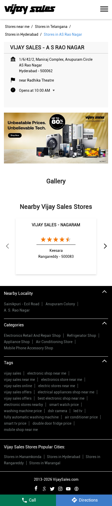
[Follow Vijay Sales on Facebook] (36, 488)
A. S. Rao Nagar (17, 310)
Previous (7, 246)
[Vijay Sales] (30, 9)
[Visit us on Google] (44, 488)
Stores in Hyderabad (63, 457)
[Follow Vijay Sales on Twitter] (52, 488)
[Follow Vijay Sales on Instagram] (60, 488)
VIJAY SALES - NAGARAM (56, 224)
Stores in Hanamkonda (22, 457)
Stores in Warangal (44, 463)
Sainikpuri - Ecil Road (21, 304)
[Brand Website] (76, 488)
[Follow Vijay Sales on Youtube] (68, 488)
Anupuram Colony (60, 304)
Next (105, 246)
